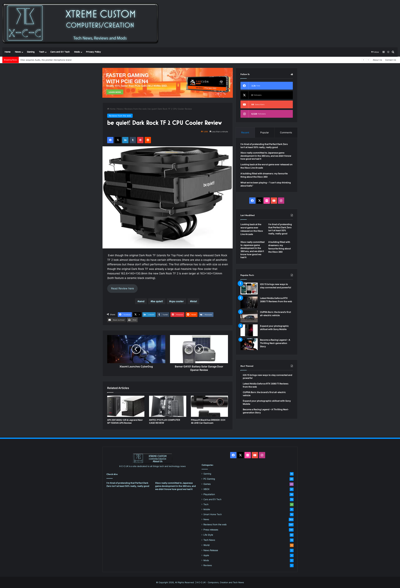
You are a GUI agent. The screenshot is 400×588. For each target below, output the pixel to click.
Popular (264, 132)
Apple (206, 555)
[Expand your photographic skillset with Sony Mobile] (249, 330)
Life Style (208, 534)
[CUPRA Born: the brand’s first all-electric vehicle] (249, 316)
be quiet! (157, 301)
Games (207, 484)
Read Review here (122, 288)
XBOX (206, 489)
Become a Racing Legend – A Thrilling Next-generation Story (275, 343)
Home (7, 52)
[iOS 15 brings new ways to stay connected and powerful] (249, 288)
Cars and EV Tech (60, 52)
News (18, 52)
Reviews (207, 565)
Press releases (210, 529)
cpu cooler (177, 301)
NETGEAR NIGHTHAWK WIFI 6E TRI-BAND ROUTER (45, 60)
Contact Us (390, 60)
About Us (377, 60)
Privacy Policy (93, 52)
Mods (77, 52)
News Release (210, 550)
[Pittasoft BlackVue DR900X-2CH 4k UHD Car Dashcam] (209, 406)
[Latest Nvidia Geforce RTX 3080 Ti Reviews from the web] (249, 302)
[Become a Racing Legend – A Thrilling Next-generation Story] (249, 344)
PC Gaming (209, 478)
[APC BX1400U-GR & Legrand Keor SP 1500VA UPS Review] (125, 406)
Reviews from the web (136, 109)
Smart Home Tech (212, 514)
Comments (286, 132)
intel (194, 301)
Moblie (206, 509)
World (206, 545)
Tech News (209, 540)
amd (141, 301)
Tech (41, 52)
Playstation (209, 494)
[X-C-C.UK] (80, 23)
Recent (245, 132)
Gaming (31, 52)
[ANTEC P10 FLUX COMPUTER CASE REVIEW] (167, 406)
